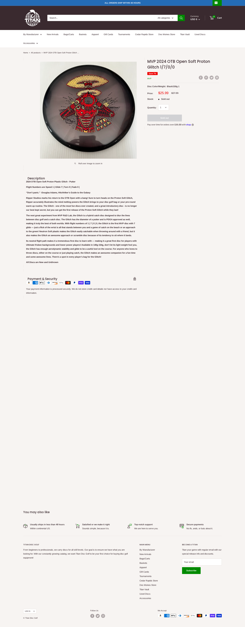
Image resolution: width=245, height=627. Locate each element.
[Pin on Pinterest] (206, 78)
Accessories (29, 43)
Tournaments (124, 34)
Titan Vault (185, 34)
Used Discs (200, 34)
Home (25, 53)
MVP (149, 78)
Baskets (83, 34)
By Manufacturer (31, 34)
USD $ (27, 611)
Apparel (95, 34)
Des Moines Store (166, 34)
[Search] (181, 18)
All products (36, 53)
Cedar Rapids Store (144, 34)
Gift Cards (108, 34)
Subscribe (191, 570)
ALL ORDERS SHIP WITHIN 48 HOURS (123, 3)
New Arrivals (53, 34)
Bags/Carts (69, 34)
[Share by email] (217, 78)
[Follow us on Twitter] (98, 616)
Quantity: (152, 107)
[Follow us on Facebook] (92, 616)
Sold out (164, 118)
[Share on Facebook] (201, 78)
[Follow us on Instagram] (103, 616)
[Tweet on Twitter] (212, 78)
